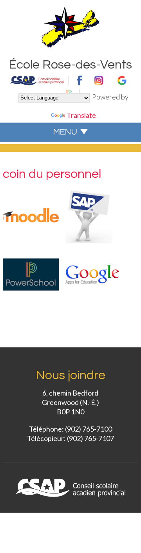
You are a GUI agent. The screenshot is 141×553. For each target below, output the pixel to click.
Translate (81, 115)
